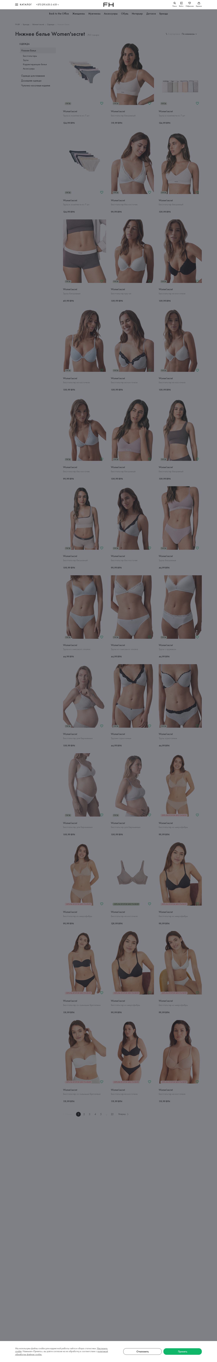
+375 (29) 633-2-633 (46, 4)
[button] (23, 4)
